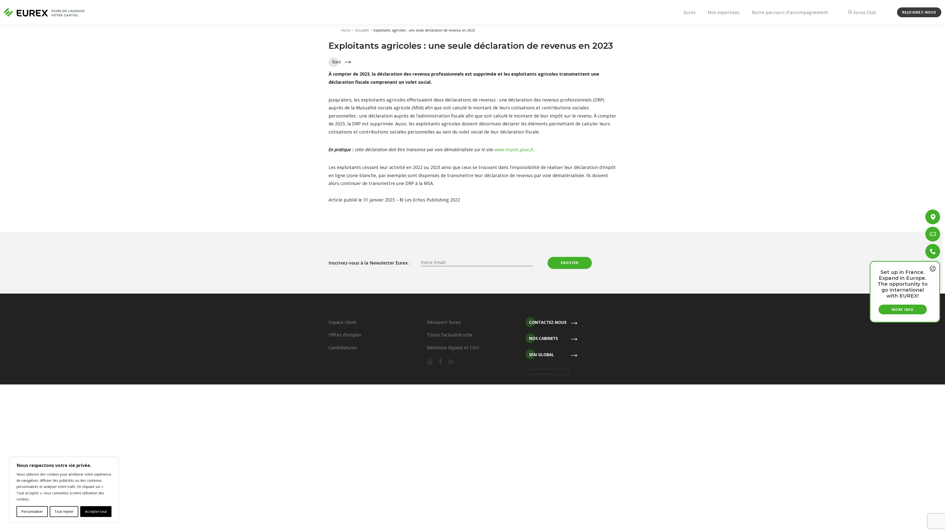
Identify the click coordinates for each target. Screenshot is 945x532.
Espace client (342, 322)
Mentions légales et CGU (453, 347)
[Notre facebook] (440, 361)
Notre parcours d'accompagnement (790, 12)
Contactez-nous (548, 322)
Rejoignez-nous (919, 12)
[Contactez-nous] (932, 251)
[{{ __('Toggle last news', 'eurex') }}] (932, 268)
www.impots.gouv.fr (514, 149)
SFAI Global (541, 354)
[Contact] (932, 234)
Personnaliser (32, 511)
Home (346, 30)
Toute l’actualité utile (449, 335)
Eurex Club (864, 12)
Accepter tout (96, 511)
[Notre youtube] (429, 361)
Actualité (362, 30)
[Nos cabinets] (932, 217)
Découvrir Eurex (444, 322)
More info (903, 309)
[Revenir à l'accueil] (44, 12)
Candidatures (343, 347)
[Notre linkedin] (451, 361)
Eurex (689, 12)
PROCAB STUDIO (557, 374)
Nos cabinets (543, 338)
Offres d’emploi (345, 335)
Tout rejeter (64, 511)
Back (336, 62)
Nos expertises (724, 12)
